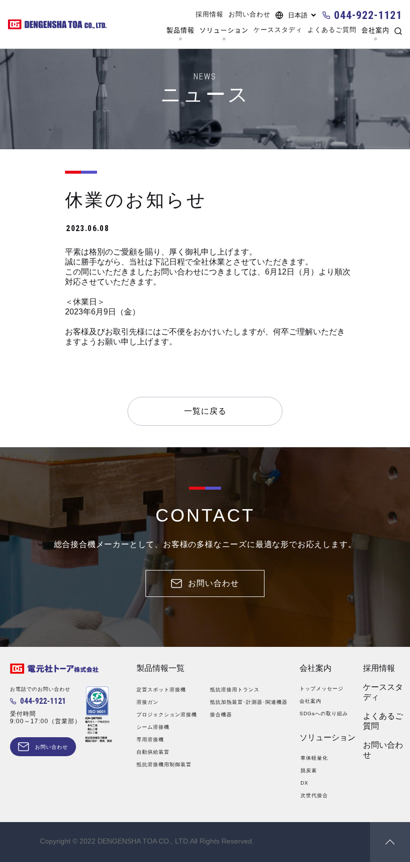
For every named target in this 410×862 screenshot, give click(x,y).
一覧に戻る (205, 411)
